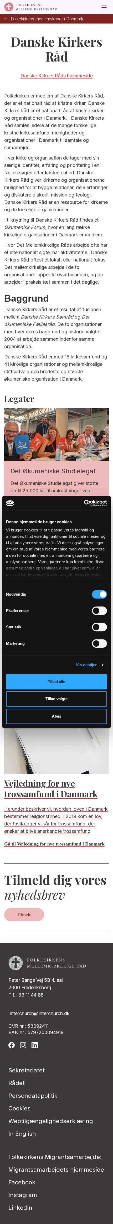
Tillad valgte (56, 699)
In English (22, 1133)
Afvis (56, 716)
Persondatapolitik (32, 1095)
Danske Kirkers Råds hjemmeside (56, 75)
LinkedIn (20, 1207)
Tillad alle (56, 681)
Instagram (22, 1195)
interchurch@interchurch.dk (40, 1013)
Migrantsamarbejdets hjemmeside (56, 1169)
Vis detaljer (86, 664)
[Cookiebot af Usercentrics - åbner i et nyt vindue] (84, 503)
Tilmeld (24, 914)
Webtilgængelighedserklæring (50, 1121)
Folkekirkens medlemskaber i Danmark (47, 18)
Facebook (21, 1182)
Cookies (19, 1108)
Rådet (16, 1083)
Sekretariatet (26, 1070)
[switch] (99, 610)
